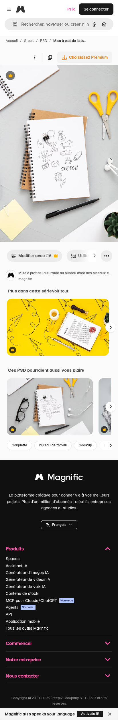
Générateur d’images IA (27, 572)
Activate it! (90, 713)
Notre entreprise (23, 659)
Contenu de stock (22, 593)
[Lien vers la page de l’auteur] (11, 276)
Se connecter (96, 9)
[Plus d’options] (34, 57)
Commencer (19, 643)
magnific (25, 279)
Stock (29, 40)
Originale (38, 76)
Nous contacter (22, 676)
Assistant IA (16, 565)
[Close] (109, 714)
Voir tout (60, 291)
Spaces (12, 558)
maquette (19, 445)
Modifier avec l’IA (31, 257)
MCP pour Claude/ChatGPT (39, 600)
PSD (43, 40)
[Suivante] (94, 256)
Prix (71, 9)
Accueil (12, 40)
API (9, 614)
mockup (85, 445)
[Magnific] (59, 478)
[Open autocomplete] (13, 24)
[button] (59, 524)
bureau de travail (53, 445)
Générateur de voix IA (26, 586)
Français (59, 524)
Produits (15, 549)
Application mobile (23, 621)
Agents (20, 607)
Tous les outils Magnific (27, 628)
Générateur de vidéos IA (28, 579)
